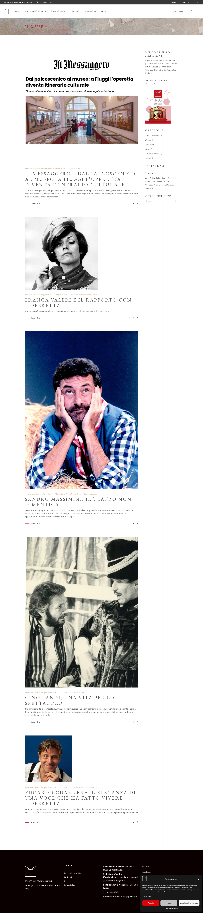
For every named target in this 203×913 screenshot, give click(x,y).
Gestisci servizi (147, 896)
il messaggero (150, 181)
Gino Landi (172, 178)
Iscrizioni (68, 877)
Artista (152, 178)
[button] (198, 879)
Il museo (72, 168)
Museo (159, 181)
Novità (78, 168)
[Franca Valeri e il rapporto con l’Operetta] (61, 253)
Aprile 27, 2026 (60, 168)
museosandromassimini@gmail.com (38, 168)
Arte (146, 178)
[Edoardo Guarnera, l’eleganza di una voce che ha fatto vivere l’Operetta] (48, 758)
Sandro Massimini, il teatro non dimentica (78, 502)
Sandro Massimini (84, 294)
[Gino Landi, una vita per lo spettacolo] (81, 612)
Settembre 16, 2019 (62, 692)
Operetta (148, 185)
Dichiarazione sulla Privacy (171, 908)
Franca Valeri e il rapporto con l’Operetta (78, 302)
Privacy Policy (69, 885)
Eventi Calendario (152, 135)
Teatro (94, 294)
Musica (81, 787)
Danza (164, 178)
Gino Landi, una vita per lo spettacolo (70, 700)
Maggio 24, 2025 (61, 294)
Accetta (151, 903)
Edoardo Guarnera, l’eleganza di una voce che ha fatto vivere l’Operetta (80, 798)
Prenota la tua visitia (72, 873)
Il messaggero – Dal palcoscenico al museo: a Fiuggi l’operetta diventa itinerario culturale (80, 179)
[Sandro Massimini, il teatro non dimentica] (81, 410)
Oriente (156, 185)
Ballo (158, 178)
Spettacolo (149, 188)
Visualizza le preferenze (189, 903)
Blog (66, 881)
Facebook (146, 872)
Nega (169, 903)
